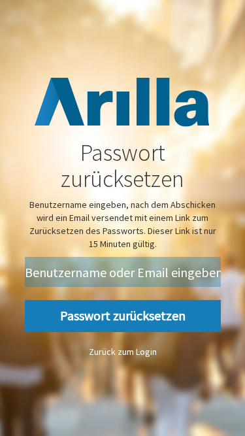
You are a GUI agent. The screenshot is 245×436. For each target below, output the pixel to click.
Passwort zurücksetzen (123, 315)
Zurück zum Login (123, 352)
